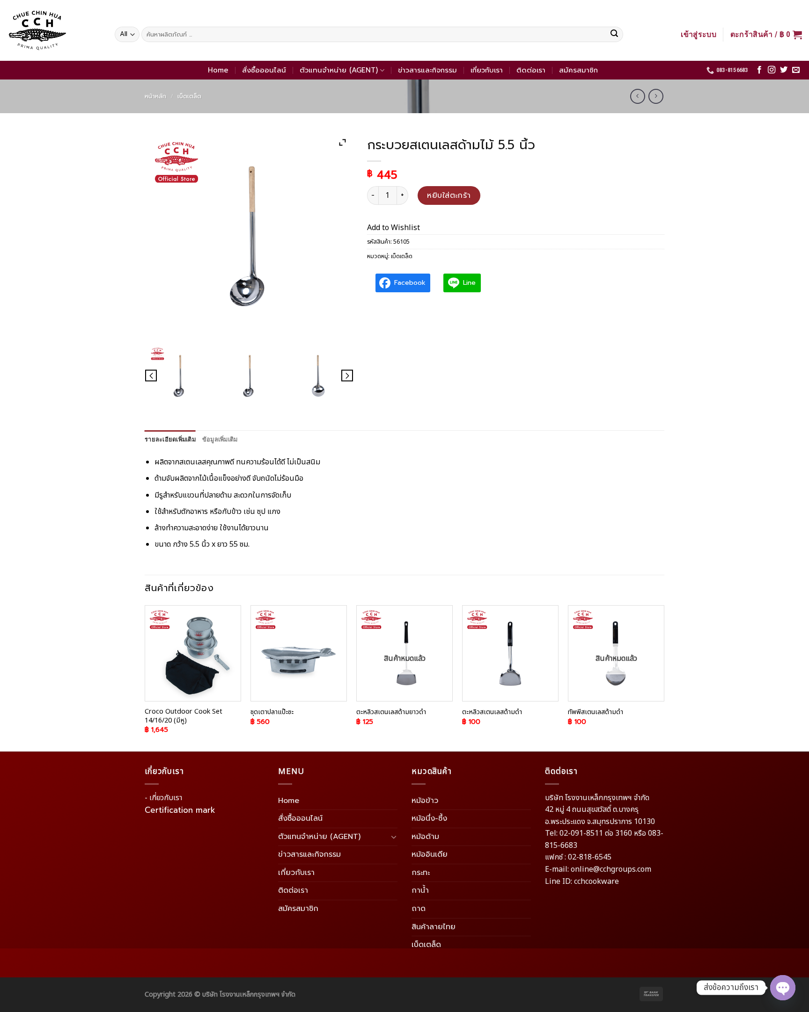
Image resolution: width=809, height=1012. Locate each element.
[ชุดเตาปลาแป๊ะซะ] (298, 653)
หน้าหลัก (155, 96)
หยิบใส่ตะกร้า (449, 195)
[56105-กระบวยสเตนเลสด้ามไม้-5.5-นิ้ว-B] (318, 376)
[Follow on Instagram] (771, 70)
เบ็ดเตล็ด (189, 96)
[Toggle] (393, 836)
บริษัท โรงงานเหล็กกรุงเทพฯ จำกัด (248, 994)
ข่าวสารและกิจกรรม (427, 70)
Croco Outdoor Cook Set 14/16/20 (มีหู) (183, 716)
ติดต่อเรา (530, 70)
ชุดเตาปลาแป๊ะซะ (272, 712)
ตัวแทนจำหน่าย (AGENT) (339, 70)
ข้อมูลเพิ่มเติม (220, 439)
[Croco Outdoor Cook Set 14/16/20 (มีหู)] (193, 653)
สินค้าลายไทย (434, 926)
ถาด (419, 908)
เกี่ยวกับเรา (487, 70)
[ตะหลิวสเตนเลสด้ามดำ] (510, 653)
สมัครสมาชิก (578, 70)
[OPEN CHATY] (782, 987)
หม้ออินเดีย (430, 854)
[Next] (664, 677)
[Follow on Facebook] (759, 70)
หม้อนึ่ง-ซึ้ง (429, 818)
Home (218, 70)
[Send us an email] (796, 70)
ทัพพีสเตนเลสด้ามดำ (595, 712)
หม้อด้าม (425, 836)
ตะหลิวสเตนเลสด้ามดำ (492, 712)
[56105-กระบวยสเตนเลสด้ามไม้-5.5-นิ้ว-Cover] (179, 376)
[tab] (170, 439)
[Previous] (145, 677)
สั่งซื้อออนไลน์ (264, 70)
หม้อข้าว (425, 800)
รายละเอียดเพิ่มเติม (170, 439)
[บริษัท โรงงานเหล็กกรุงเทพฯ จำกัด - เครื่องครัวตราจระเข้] (54, 30)
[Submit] (614, 35)
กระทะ (421, 872)
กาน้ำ (420, 890)
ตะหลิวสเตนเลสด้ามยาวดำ (391, 712)
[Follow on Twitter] (783, 70)
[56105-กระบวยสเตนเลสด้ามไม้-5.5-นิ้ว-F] (249, 376)
